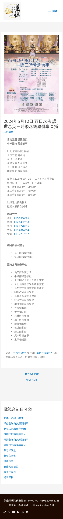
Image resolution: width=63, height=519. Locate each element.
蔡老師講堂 (10, 450)
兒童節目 (8, 477)
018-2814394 (21, 230)
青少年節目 (10, 471)
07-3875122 (19, 353)
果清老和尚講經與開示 (16, 439)
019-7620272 (44, 353)
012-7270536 (21, 226)
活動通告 (8, 132)
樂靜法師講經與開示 (15, 445)
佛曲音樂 (8, 461)
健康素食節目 (11, 466)
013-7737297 (21, 233)
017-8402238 (21, 222)
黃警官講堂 (10, 455)
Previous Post (31, 374)
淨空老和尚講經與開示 (16, 423)
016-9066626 (21, 218)
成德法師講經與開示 (15, 434)
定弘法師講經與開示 (15, 428)
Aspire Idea (42, 505)
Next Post (31, 380)
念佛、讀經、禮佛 (13, 418)
